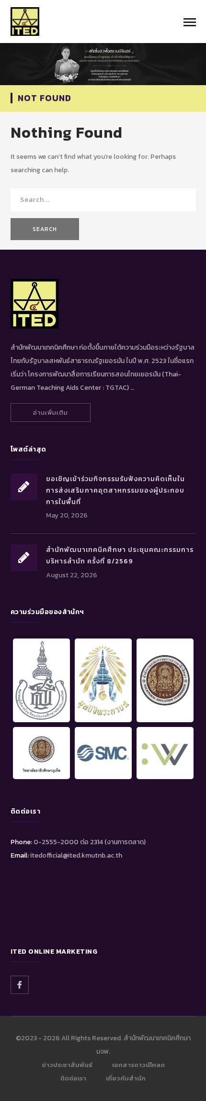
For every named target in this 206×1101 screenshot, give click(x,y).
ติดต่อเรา (73, 1078)
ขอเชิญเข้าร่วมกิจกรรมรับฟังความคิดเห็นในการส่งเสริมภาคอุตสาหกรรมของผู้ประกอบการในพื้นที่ (115, 490)
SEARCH (45, 229)
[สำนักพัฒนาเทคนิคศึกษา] (25, 21)
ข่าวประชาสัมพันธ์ (67, 1064)
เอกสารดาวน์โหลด (138, 1064)
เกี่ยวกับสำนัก (126, 1078)
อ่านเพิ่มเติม (50, 412)
